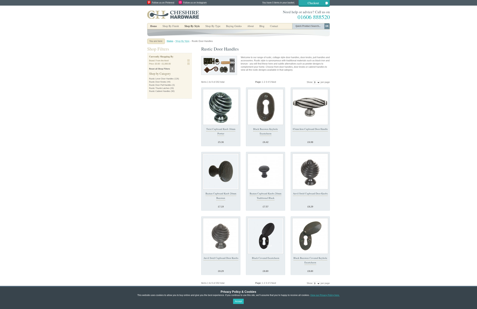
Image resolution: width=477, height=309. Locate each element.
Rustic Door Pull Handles (160, 85)
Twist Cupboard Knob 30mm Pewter (220, 131)
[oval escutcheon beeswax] (265, 107)
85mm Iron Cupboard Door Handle (310, 129)
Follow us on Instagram (195, 2)
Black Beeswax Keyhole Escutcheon (265, 131)
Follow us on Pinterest (163, 2)
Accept (238, 301)
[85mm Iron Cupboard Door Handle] (310, 107)
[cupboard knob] (221, 171)
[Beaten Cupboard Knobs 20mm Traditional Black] (265, 171)
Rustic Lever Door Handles (161, 79)
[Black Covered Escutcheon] (265, 236)
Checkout (313, 3)
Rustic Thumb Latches (159, 88)
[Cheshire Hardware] (173, 14)
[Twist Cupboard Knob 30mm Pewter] (221, 107)
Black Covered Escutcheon (265, 258)
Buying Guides (234, 26)
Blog (261, 26)
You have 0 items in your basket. (278, 2)
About (250, 26)
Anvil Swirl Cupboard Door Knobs (310, 193)
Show (309, 82)
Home (153, 26)
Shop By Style (182, 41)
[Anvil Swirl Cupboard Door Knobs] (310, 171)
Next (273, 82)
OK (327, 26)
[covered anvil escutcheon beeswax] (310, 236)
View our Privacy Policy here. (325, 295)
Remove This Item (188, 60)
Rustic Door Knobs (157, 82)
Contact (274, 26)
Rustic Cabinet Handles (159, 91)
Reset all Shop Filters (159, 69)
